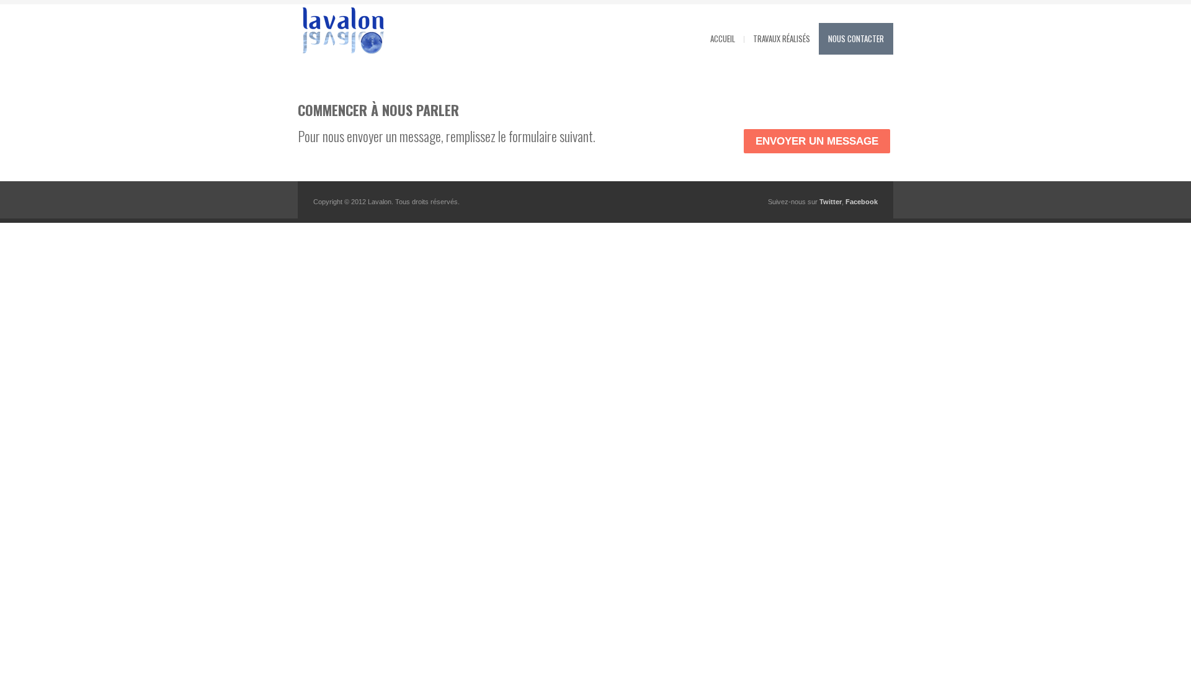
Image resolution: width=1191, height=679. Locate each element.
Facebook (861, 201)
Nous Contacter (856, 38)
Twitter (830, 201)
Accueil (722, 38)
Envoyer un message (817, 141)
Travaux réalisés (781, 38)
